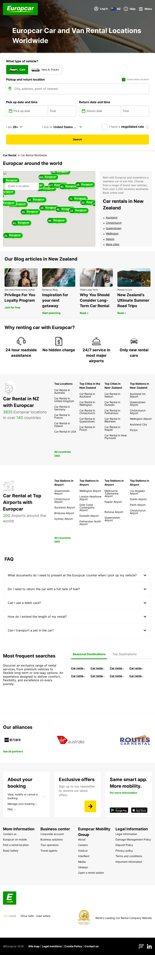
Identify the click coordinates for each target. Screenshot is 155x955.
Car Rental (9, 155)
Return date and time (94, 102)
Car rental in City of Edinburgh (98, 675)
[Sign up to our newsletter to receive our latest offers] (90, 806)
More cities (112, 244)
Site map (34, 946)
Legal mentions (52, 946)
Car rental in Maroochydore (117, 675)
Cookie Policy (73, 946)
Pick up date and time (22, 102)
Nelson (110, 239)
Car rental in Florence (117, 668)
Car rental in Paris (136, 675)
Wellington (112, 233)
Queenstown (113, 228)
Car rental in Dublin (98, 668)
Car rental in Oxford (136, 668)
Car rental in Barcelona (78, 668)
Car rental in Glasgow (78, 675)
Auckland (111, 217)
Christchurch (114, 222)
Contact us (91, 946)
